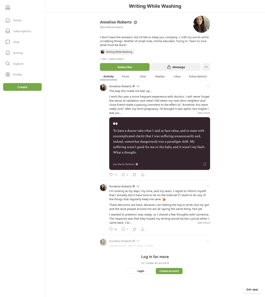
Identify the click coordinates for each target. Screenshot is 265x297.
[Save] (205, 164)
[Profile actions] (206, 67)
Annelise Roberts (120, 86)
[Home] (7, 7)
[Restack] (134, 174)
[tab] (108, 76)
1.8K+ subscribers (112, 59)
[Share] (142, 174)
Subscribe (125, 67)
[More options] (208, 86)
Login (140, 271)
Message (178, 67)
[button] (22, 20)
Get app (252, 289)
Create (22, 87)
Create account (169, 271)
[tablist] (155, 76)
